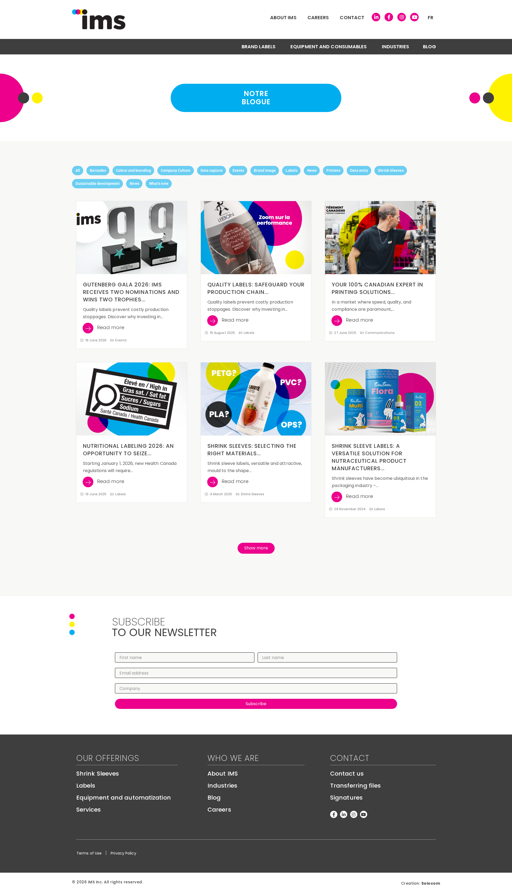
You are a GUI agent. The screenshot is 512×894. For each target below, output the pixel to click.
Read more (110, 328)
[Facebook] (389, 17)
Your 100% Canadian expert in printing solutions (377, 288)
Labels (291, 170)
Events (238, 170)
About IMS (283, 17)
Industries (395, 46)
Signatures (346, 797)
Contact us (347, 773)
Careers (318, 17)
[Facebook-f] (333, 814)
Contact (352, 17)
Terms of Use (89, 853)
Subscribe (256, 704)
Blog (429, 46)
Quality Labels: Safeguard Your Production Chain (256, 288)
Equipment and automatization (123, 797)
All (77, 170)
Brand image (265, 170)
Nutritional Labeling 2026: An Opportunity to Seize (128, 449)
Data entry (359, 170)
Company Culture (176, 170)
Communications (380, 332)
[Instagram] (401, 17)
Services (88, 809)
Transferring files (355, 785)
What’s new (158, 183)
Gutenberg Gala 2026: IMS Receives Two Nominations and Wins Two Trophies (131, 292)
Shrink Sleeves (390, 170)
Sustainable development (97, 183)
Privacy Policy (123, 853)
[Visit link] (209, 19)
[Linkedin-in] (343, 814)
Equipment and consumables (328, 46)
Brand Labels (258, 46)
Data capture (212, 170)
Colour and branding (133, 170)
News (312, 170)
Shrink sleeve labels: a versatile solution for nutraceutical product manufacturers (369, 457)
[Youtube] (414, 17)
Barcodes (98, 170)
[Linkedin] (376, 17)
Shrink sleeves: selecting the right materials (252, 449)
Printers (333, 170)
